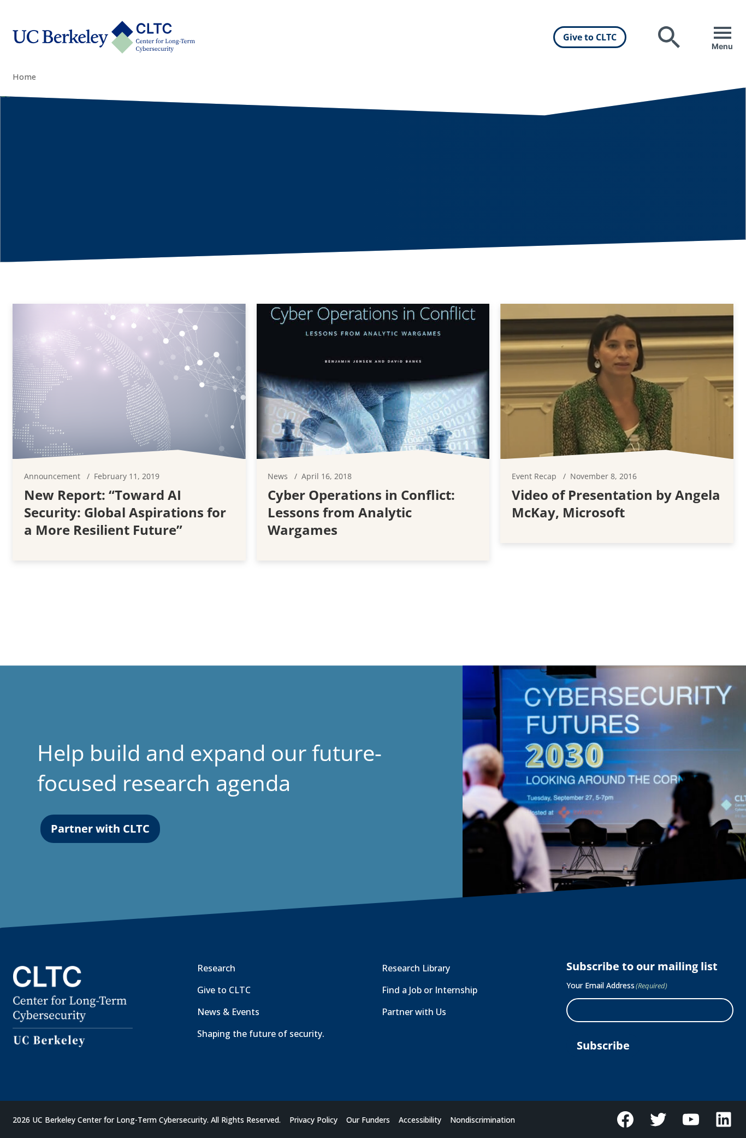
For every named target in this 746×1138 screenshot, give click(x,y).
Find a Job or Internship (429, 990)
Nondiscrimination (482, 1120)
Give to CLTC (590, 37)
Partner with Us (414, 1012)
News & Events (228, 1012)
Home (24, 77)
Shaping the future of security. (260, 1034)
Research (216, 968)
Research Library (416, 968)
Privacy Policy (313, 1120)
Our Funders (368, 1120)
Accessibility (420, 1120)
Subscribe (603, 1045)
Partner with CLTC (100, 828)
